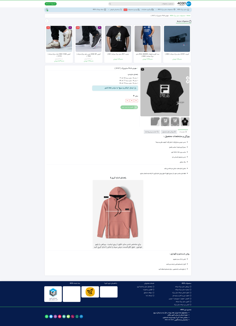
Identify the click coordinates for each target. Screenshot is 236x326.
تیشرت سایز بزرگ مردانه (182, 290)
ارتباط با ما (149, 296)
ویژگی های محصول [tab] (168, 132)
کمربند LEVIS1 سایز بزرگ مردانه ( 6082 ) (177, 54)
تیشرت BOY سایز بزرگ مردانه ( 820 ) (118, 54)
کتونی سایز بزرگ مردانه (182, 302)
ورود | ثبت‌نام (50, 4)
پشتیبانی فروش (114, 9)
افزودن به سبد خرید (127, 107)
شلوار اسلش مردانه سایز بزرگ (180, 293)
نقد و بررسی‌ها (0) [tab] (150, 132)
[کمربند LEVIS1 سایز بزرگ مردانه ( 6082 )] (177, 39)
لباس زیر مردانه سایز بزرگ (181, 305)
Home (188, 16)
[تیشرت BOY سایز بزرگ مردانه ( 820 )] (118, 39)
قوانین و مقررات (147, 290)
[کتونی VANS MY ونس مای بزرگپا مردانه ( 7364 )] (89, 39)
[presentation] (46, 21)
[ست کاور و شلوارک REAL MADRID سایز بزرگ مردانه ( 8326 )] (148, 39)
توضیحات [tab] (182, 132)
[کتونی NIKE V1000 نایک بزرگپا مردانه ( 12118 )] (59, 39)
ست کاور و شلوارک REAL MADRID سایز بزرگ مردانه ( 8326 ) (147, 55)
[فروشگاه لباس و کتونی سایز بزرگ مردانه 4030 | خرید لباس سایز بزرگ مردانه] (184, 3)
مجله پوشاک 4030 (98, 9)
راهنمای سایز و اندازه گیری (144, 287)
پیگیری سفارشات (146, 9)
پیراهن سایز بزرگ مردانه (182, 287)
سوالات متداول (148, 293)
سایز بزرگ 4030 (181, 9)
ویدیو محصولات (130, 10)
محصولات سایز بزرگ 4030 (165, 9)
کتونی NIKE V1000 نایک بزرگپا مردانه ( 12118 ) (59, 55)
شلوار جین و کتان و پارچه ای (181, 296)
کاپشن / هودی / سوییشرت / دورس (179, 299)
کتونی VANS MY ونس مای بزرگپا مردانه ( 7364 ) (89, 55)
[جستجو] (110, 4)
